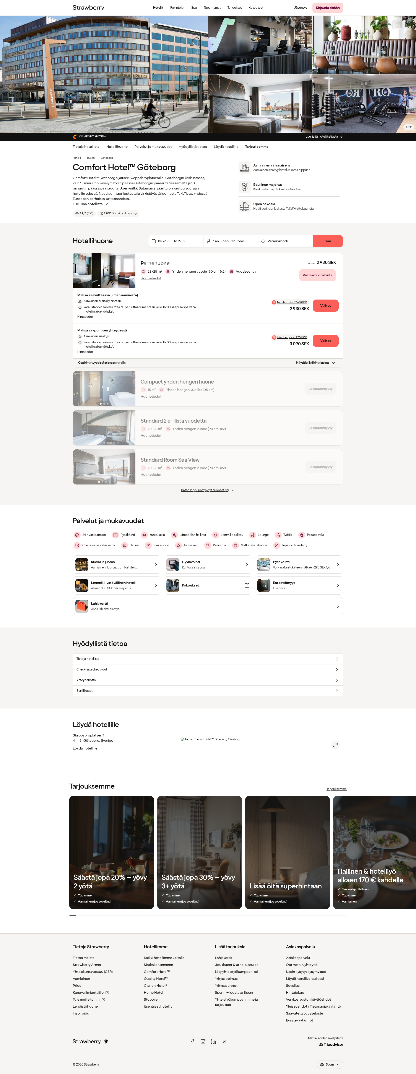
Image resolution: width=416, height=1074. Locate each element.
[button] (104, 270)
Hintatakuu (295, 992)
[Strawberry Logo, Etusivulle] (88, 7)
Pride (77, 985)
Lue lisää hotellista (88, 204)
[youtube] (223, 1041)
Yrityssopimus (226, 978)
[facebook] (192, 1041)
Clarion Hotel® (155, 985)
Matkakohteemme (158, 964)
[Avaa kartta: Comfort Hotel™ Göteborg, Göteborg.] (335, 745)
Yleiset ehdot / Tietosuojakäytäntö (313, 1006)
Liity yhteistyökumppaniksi (236, 971)
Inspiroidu (81, 1013)
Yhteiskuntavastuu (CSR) (93, 971)
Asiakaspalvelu (298, 957)
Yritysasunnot (226, 985)
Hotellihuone (117, 146)
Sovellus (293, 985)
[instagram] (203, 1041)
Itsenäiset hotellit (158, 1006)
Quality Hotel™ (156, 978)
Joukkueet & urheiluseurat (236, 964)
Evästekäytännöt (299, 1020)
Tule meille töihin (86, 999)
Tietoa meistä (83, 957)
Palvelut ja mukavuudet (153, 146)
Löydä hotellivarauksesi (305, 978)
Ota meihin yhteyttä (302, 964)
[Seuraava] (129, 270)
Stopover (151, 999)
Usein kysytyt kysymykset (306, 971)
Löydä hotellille (226, 146)
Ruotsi (91, 158)
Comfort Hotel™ (157, 971)
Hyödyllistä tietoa (193, 146)
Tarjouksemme (256, 146)
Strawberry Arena (87, 964)
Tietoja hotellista (86, 146)
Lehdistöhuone (85, 1006)
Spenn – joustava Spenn (234, 992)
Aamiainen (81, 978)
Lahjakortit (223, 957)
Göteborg (107, 158)
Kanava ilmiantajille (88, 992)
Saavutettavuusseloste (304, 1013)
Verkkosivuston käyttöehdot (308, 999)
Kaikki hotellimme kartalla (164, 957)
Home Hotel (153, 992)
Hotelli (77, 158)
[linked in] (213, 1041)
